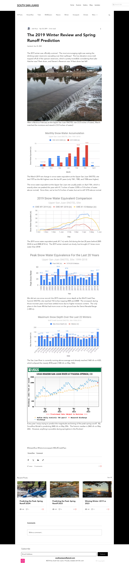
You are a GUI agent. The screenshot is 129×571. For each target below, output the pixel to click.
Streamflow (30, 15)
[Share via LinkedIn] (38, 460)
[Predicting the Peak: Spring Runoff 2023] (64, 489)
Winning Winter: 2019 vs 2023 (95, 502)
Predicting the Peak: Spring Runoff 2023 (63, 502)
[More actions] (100, 28)
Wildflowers (48, 15)
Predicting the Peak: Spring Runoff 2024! (31, 502)
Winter (66, 15)
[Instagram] (23, 561)
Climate (85, 15)
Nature (58, 15)
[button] (109, 15)
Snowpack (76, 15)
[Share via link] (43, 460)
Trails (39, 15)
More (93, 15)
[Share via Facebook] (28, 460)
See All (109, 477)
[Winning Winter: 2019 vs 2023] (97, 489)
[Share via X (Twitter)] (33, 460)
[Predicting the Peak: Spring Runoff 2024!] (31, 489)
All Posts (19, 15)
